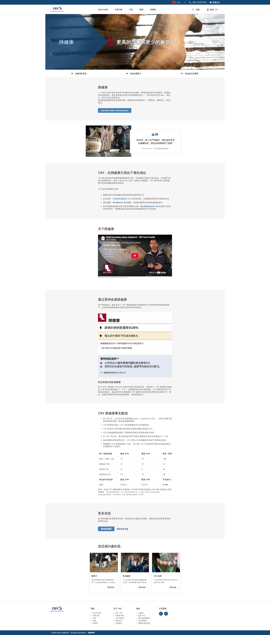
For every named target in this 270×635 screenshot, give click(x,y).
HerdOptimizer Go (149, 206)
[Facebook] (161, 614)
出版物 (140, 613)
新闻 (141, 9)
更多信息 (110, 587)
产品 (131, 9)
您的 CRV (141, 615)
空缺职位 (118, 623)
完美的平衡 (119, 615)
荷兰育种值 (142, 620)
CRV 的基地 (119, 618)
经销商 (153, 9)
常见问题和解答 (144, 618)
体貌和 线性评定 (144, 623)
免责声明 (91, 633)
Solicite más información (114, 110)
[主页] (57, 9)
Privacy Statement (78, 633)
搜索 (198, 9)
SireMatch (118, 202)
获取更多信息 (122, 529)
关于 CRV (118, 613)
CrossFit (117, 198)
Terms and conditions (60, 633)
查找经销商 (106, 528)
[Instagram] (166, 614)
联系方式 (216, 2)
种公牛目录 (103, 9)
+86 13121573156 (199, 2)
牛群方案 (118, 9)
